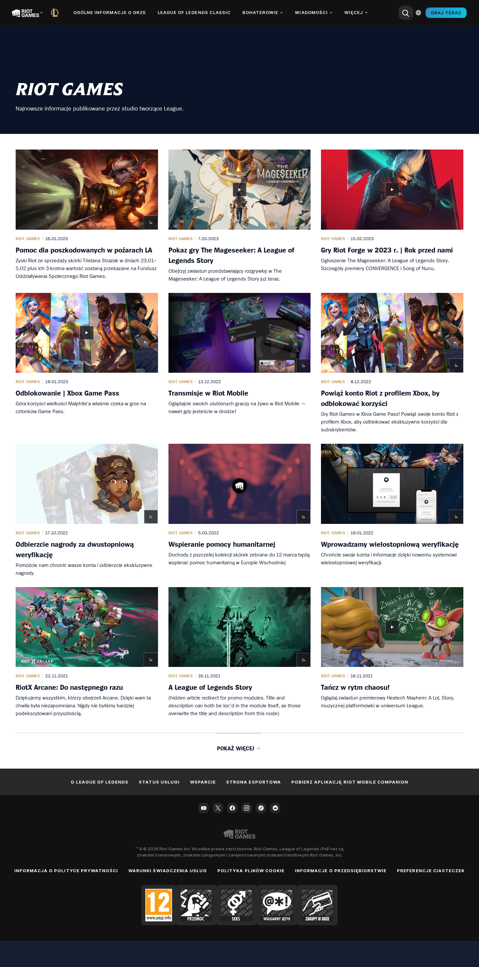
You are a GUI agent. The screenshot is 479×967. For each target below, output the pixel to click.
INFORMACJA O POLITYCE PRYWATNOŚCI (66, 870)
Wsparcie (203, 782)
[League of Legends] (56, 13)
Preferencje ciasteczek (431, 870)
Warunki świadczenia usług (167, 870)
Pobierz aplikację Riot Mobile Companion (350, 782)
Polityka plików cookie (250, 870)
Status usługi (159, 782)
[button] (87, 216)
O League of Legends (100, 782)
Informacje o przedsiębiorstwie (340, 870)
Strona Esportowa (253, 782)
